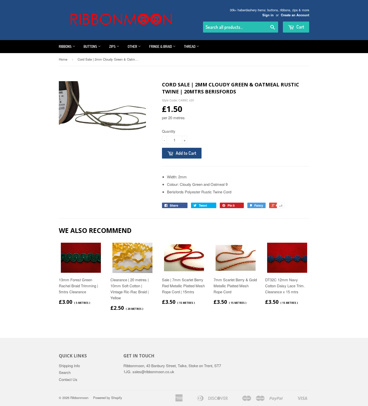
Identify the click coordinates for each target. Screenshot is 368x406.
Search (65, 372)
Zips (112, 46)
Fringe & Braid (161, 46)
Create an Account (295, 15)
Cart (299, 27)
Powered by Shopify (107, 397)
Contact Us (68, 379)
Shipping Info (69, 365)
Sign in (268, 15)
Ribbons (65, 46)
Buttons (91, 46)
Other (133, 46)
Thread (190, 46)
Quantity (168, 131)
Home (63, 59)
